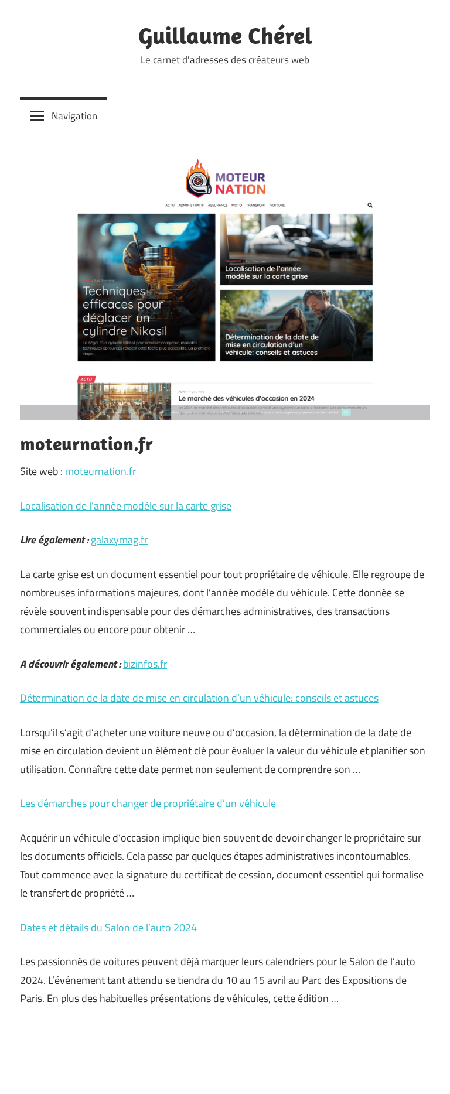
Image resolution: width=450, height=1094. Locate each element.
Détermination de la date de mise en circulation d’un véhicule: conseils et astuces (199, 698)
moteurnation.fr (100, 471)
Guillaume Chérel (225, 35)
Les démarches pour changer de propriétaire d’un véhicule (148, 803)
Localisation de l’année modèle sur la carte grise (125, 506)
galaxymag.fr (119, 540)
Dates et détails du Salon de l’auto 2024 (108, 927)
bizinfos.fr (145, 664)
